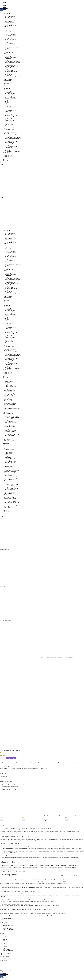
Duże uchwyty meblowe (8, 395)
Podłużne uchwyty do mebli (10, 35)
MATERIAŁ (6, 26)
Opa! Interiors (42, 657)
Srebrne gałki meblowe (11, 22)
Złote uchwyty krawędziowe (12, 20)
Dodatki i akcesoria (6, 443)
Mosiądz (7, 27)
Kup (2, 820)
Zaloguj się (5, 2)
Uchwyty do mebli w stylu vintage (10, 409)
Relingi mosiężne (9, 38)
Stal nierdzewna (8, 29)
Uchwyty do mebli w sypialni (9, 425)
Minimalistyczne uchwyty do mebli (10, 400)
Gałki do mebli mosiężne (11, 33)
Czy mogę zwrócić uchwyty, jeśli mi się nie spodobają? (12, 893)
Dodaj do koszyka (11, 758)
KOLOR (5, 15)
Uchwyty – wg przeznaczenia (8, 413)
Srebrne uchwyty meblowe (10, 21)
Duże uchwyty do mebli (9, 54)
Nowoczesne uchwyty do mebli (10, 403)
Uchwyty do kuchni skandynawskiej (13, 62)
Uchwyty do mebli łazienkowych (10, 422)
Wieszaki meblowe (7, 81)
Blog (3, 445)
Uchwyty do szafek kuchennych (11, 416)
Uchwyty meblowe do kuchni (11, 60)
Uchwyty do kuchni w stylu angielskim (13, 63)
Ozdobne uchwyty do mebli (10, 51)
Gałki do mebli (8, 31)
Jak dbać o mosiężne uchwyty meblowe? (10, 874)
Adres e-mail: (2, 964)
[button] (1, 12)
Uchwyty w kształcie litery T (10, 42)
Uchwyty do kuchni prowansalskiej (13, 61)
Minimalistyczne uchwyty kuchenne (12, 402)
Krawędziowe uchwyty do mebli (11, 40)
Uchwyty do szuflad (10, 67)
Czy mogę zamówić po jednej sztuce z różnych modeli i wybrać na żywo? (16, 904)
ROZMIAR (6, 53)
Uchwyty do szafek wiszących (10, 432)
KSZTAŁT (6, 30)
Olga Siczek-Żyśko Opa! (4, 963)
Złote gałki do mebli (10, 17)
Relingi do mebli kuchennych (12, 66)
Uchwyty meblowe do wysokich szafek (11, 434)
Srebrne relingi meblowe (11, 24)
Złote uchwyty (5, 441)
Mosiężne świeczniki (8, 80)
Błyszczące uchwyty (8, 399)
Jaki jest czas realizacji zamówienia (9, 908)
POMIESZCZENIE (7, 58)
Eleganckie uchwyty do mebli (9, 404)
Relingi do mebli (8, 36)
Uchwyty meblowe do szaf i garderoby (12, 76)
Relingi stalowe (8, 389)
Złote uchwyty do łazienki (11, 71)
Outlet (4, 444)
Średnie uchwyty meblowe (10, 57)
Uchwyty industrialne (8, 407)
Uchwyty (4, 380)
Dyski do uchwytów (8, 79)
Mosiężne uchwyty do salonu (9, 426)
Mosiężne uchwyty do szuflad (10, 430)
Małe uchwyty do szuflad (10, 431)
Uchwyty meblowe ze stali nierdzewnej (8, 865)
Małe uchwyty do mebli (9, 56)
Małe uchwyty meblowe (8, 398)
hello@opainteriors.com (60, 895)
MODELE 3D (5, 85)
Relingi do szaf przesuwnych (10, 386)
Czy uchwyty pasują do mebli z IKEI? (9, 918)
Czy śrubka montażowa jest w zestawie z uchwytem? (12, 886)
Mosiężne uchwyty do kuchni (9, 414)
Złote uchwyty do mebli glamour (10, 405)
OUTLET (4, 84)
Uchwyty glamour (8, 48)
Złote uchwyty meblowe (10, 16)
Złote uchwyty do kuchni (11, 65)
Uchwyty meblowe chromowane (11, 25)
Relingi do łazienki (10, 70)
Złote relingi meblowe (10, 18)
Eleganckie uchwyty (9, 49)
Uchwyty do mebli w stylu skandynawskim (13, 47)
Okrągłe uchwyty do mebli (10, 43)
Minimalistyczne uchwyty (10, 45)
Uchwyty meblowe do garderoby (10, 436)
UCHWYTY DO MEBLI (7, 13)
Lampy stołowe (7, 83)
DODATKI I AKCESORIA (7, 78)
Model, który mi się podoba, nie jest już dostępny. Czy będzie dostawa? (16, 911)
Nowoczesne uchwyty (9, 52)
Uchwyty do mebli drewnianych (10, 411)
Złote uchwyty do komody (9, 429)
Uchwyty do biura (8, 75)
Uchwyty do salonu (9, 72)
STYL (5, 44)
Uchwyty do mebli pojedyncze (10, 393)
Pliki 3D (5, 412)
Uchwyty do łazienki (9, 69)
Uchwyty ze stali (6, 438)
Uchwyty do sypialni (9, 74)
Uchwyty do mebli (49, 657)
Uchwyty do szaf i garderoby (9, 435)
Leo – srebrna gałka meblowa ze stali (69, 657)
